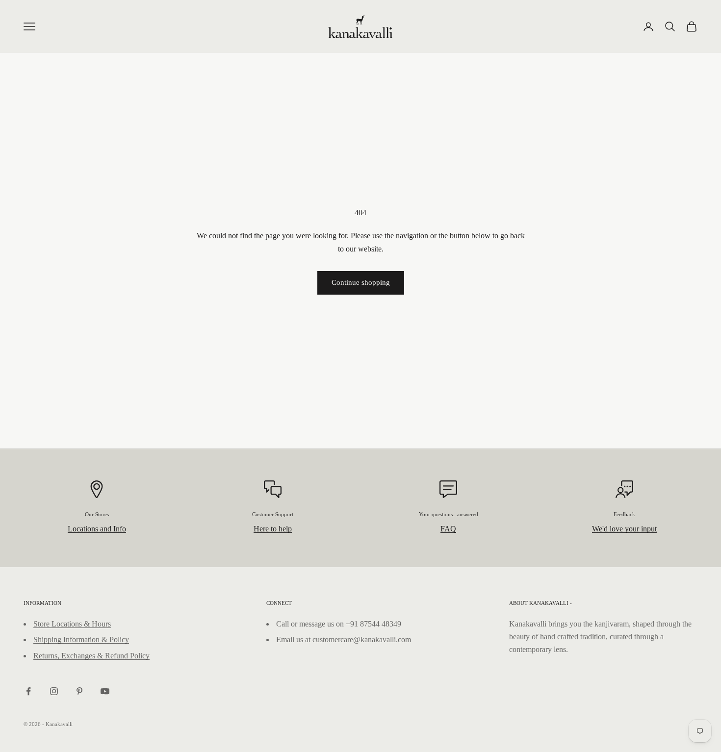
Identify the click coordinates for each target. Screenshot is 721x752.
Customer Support (272, 514)
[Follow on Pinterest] (79, 691)
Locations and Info (97, 529)
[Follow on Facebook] (28, 691)
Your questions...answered (448, 514)
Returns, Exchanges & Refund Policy (91, 656)
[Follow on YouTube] (105, 691)
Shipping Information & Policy (81, 639)
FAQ (448, 529)
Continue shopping (361, 282)
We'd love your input (624, 529)
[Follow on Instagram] (54, 691)
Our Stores (97, 514)
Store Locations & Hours (72, 624)
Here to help (273, 529)
